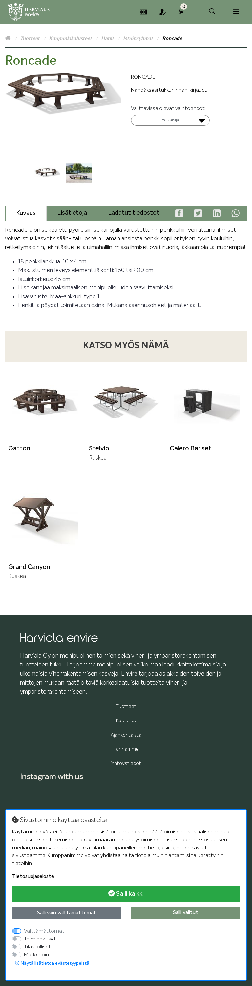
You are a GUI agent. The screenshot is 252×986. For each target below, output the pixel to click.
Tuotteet (30, 38)
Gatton (19, 448)
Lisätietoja (72, 213)
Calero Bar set (190, 448)
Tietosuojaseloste (33, 876)
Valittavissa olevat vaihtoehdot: (168, 108)
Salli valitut (185, 912)
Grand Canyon (29, 567)
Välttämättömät (44, 931)
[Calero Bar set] (207, 402)
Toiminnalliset (40, 938)
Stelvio (99, 448)
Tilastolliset (37, 946)
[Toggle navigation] (236, 11)
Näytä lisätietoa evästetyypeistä (54, 963)
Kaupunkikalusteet (71, 38)
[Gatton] (45, 402)
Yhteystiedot (126, 763)
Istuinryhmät (138, 38)
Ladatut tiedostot (133, 213)
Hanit (108, 38)
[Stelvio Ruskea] (126, 402)
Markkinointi (38, 954)
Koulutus (126, 720)
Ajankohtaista (126, 735)
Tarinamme (126, 749)
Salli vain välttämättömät (66, 913)
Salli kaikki (129, 893)
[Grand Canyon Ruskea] (45, 521)
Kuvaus (26, 213)
